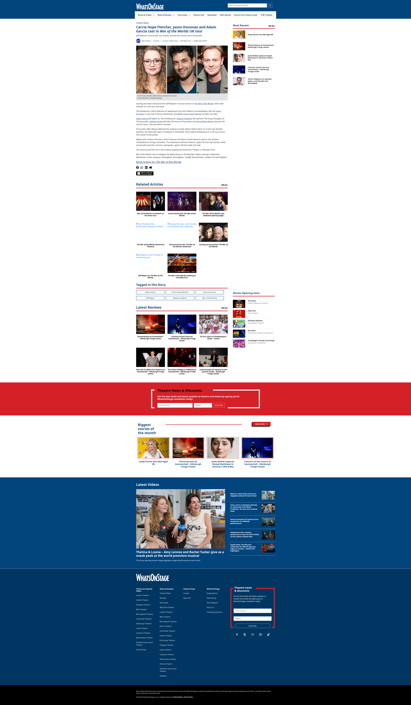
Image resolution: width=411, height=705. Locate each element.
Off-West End (185, 41)
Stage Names (212, 593)
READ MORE (260, 424)
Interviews (164, 603)
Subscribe (219, 405)
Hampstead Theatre (256, 323)
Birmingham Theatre (144, 614)
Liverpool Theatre (143, 633)
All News (163, 676)
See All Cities (141, 649)
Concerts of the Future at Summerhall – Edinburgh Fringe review (257, 464)
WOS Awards (225, 15)
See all (224, 185)
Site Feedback (212, 603)
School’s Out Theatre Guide (245, 15)
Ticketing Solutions (214, 612)
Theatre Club (198, 15)
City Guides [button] (183, 15)
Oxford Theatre (166, 664)
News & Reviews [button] (165, 15)
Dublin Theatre (142, 600)
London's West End (170, 41)
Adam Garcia (142, 118)
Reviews (163, 598)
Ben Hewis (146, 41)
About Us (210, 607)
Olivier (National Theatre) (258, 303)
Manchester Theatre (144, 638)
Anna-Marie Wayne (205, 121)
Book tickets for (158, 162)
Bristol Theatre (166, 626)
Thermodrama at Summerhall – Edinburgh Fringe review (188, 464)
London (156, 41)
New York (187, 598)
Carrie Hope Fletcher (192, 114)
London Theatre (142, 595)
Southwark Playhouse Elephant (260, 333)
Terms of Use (188, 697)
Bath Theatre (141, 609)
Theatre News (142, 22)
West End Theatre (167, 607)
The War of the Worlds (204, 103)
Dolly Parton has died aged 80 (153, 463)
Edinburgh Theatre (143, 623)
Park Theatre (253, 313)
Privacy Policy (177, 697)
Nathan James (156, 121)
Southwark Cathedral (256, 343)
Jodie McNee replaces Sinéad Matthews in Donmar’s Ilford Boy (222, 464)
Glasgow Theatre (143, 605)
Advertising (211, 598)
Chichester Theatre (144, 619)
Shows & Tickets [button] (145, 15)
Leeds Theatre (142, 628)
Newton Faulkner (184, 118)
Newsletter (212, 15)
